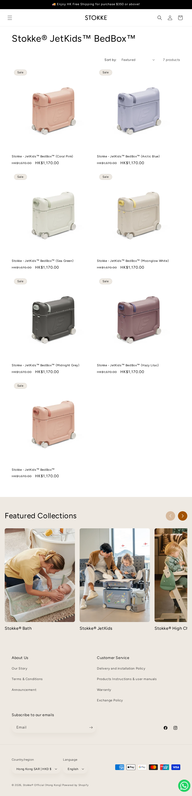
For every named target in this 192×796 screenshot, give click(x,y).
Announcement (24, 690)
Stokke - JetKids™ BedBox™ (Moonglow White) (133, 261)
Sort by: (110, 60)
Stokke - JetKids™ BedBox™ (33, 469)
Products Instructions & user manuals (127, 679)
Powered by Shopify (75, 785)
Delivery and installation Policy (121, 668)
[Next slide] (182, 516)
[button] (10, 18)
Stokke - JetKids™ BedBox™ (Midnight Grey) (46, 365)
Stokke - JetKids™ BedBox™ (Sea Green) (43, 261)
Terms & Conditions (27, 679)
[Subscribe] (91, 727)
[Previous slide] (170, 516)
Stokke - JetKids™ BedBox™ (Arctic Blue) (128, 156)
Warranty (104, 690)
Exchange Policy (110, 700)
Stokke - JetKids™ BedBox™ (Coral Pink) (42, 156)
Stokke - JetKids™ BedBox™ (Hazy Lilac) (128, 365)
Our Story (19, 668)
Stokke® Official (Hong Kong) (42, 785)
